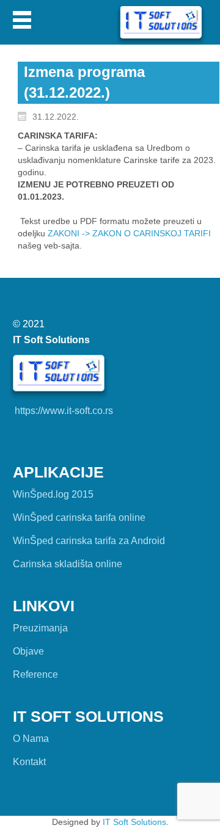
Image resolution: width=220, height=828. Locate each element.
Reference (35, 674)
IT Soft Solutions (134, 822)
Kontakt (29, 762)
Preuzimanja (40, 628)
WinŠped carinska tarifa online (79, 517)
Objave (28, 651)
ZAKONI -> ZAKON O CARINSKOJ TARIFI (129, 233)
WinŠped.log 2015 (53, 494)
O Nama (31, 738)
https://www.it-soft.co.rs (64, 410)
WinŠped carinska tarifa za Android (89, 541)
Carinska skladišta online (67, 564)
